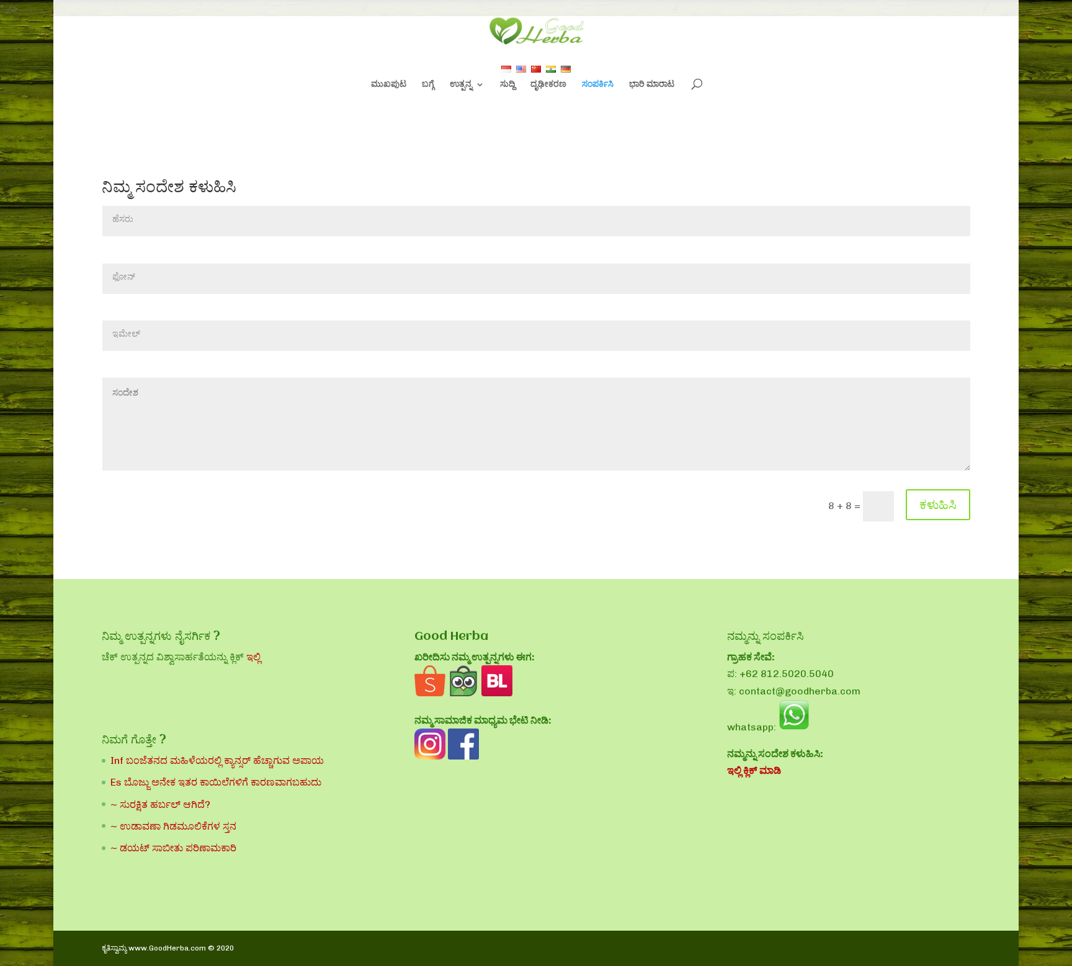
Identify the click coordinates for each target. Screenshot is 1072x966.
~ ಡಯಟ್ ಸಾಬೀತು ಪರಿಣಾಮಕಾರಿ (173, 848)
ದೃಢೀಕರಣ (548, 84)
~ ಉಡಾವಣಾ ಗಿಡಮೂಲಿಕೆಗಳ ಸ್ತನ (173, 826)
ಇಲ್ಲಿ (253, 657)
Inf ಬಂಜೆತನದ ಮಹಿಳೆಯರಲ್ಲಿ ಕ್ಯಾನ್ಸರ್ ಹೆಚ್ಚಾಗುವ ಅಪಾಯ (217, 760)
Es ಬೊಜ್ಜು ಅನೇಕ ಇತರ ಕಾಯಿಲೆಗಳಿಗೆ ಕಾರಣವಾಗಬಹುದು (215, 782)
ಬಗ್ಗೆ (428, 84)
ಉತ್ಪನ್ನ (461, 84)
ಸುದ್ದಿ (507, 84)
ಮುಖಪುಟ (388, 84)
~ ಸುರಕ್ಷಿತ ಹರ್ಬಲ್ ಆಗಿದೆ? (160, 804)
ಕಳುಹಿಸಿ (938, 504)
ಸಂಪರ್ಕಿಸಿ (598, 84)
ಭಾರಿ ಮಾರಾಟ (651, 84)
